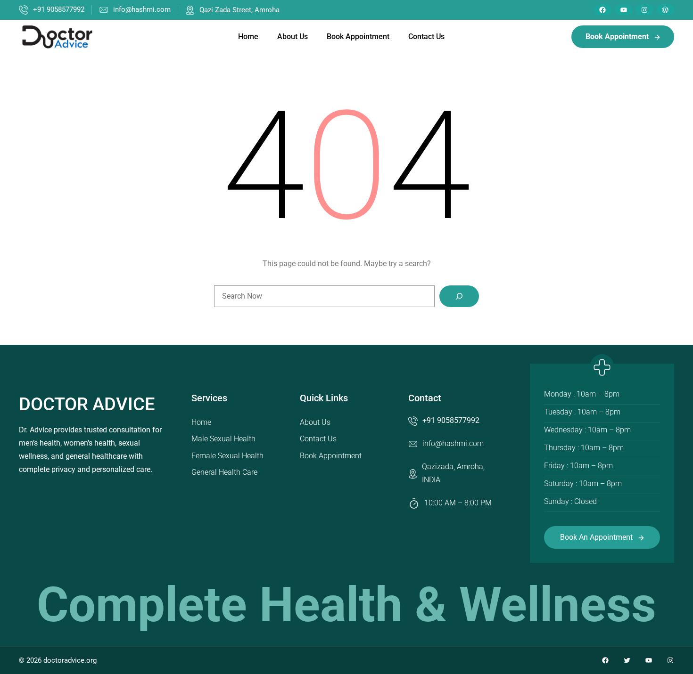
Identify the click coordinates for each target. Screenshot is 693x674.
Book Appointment (331, 455)
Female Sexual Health (227, 455)
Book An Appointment (596, 537)
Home (201, 422)
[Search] (459, 296)
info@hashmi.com (142, 9)
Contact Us (318, 438)
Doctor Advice (87, 404)
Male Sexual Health (223, 438)
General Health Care (224, 472)
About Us (315, 422)
